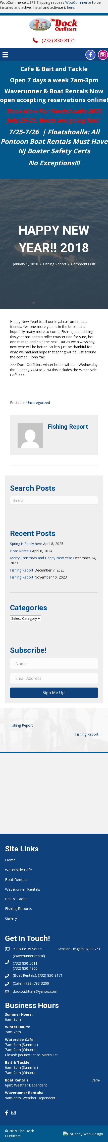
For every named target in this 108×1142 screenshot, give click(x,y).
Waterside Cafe (18, 869)
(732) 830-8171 (58, 40)
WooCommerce (78, 2)
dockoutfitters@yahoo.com (35, 991)
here (70, 7)
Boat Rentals (20, 550)
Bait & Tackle (16, 898)
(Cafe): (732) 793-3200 (31, 983)
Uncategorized (38, 402)
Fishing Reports (18, 908)
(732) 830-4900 (25, 968)
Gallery (11, 918)
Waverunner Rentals (22, 889)
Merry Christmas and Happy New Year (41, 557)
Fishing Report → (89, 734)
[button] (90, 55)
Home (10, 859)
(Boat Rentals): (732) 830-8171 (38, 975)
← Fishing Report (19, 725)
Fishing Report (54, 264)
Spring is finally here (26, 543)
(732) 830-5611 (25, 963)
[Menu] (5, 54)
